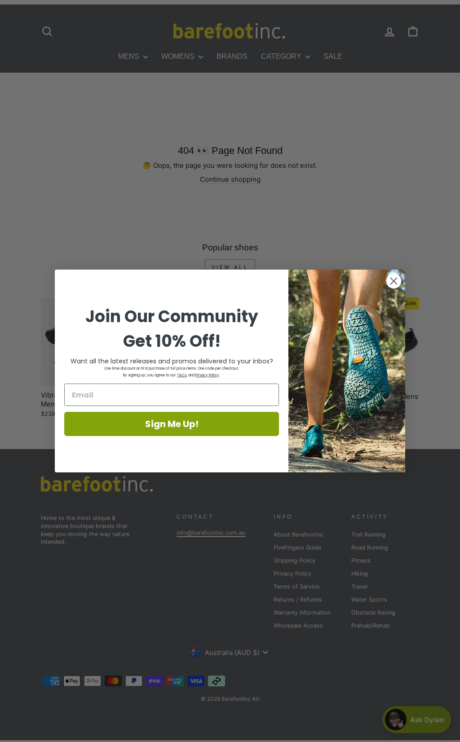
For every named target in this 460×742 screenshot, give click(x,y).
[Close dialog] (394, 281)
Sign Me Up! (172, 424)
